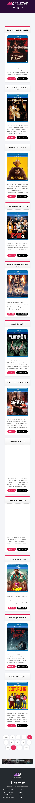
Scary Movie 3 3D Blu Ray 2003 (17, 206)
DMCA (21, 795)
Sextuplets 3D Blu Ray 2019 (17, 677)
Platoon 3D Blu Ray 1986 (17, 324)
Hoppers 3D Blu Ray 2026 (17, 147)
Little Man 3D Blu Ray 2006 (17, 500)
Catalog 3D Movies (8, 797)
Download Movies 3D (21, 3)
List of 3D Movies (8, 795)
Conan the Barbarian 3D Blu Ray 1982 (17, 89)
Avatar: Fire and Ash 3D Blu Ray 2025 (17, 265)
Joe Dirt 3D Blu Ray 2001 (17, 441)
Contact (21, 797)
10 (8, 747)
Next (26, 747)
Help (20, 792)
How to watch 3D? (8, 790)
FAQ (21, 790)
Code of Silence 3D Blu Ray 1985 (17, 383)
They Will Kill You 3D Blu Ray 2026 (17, 30)
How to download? (8, 792)
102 (19, 747)
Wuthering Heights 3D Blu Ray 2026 (17, 618)
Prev (6, 737)
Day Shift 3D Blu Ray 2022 (17, 559)
